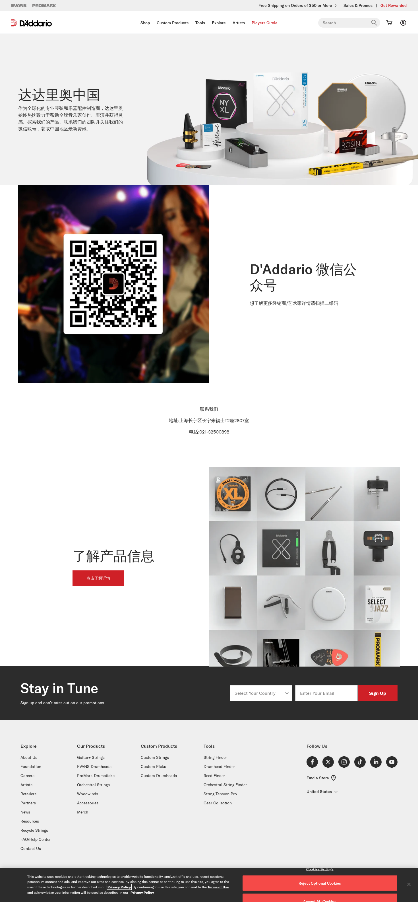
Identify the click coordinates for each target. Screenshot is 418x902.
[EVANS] (19, 5)
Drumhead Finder (219, 766)
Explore (219, 22)
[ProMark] (44, 5)
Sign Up (377, 693)
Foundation (30, 766)
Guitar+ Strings (91, 757)
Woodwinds (87, 793)
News (25, 812)
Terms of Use (218, 887)
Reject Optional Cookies (320, 883)
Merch (82, 812)
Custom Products (173, 22)
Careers (27, 775)
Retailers (28, 793)
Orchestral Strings (93, 784)
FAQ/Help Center (35, 839)
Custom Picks (153, 766)
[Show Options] (287, 693)
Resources (29, 821)
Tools (200, 22)
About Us (28, 757)
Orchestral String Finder (225, 784)
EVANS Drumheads (94, 766)
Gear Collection (218, 803)
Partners (28, 803)
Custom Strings (155, 757)
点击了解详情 (98, 578)
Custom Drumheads (159, 775)
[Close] (409, 884)
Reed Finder (214, 775)
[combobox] (259, 693)
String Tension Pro (220, 793)
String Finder (215, 757)
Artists (239, 22)
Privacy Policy (119, 887)
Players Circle (265, 22)
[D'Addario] (31, 22)
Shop (145, 22)
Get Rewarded (393, 5)
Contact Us (30, 848)
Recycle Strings (34, 830)
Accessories (87, 803)
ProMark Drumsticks (96, 775)
